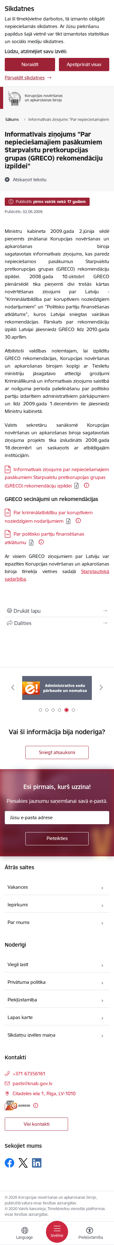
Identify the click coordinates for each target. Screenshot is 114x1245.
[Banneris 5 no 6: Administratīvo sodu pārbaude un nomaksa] (57, 687)
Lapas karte (20, 1017)
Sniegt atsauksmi (57, 752)
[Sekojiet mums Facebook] (9, 1163)
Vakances (18, 887)
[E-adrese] (17, 1105)
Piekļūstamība (22, 1000)
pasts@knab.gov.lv (32, 1083)
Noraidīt (30, 64)
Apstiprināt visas (84, 64)
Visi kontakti (36, 1124)
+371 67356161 (29, 1074)
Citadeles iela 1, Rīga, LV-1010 (44, 1093)
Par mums (18, 922)
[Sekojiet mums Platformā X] (23, 1163)
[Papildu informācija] (86, 485)
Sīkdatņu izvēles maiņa (31, 1035)
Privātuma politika (27, 982)
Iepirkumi (18, 905)
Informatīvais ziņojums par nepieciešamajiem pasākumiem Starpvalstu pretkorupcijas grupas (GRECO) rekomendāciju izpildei (57, 477)
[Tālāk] (101, 687)
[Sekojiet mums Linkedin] (36, 1163)
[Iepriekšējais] (13, 687)
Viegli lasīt (18, 964)
